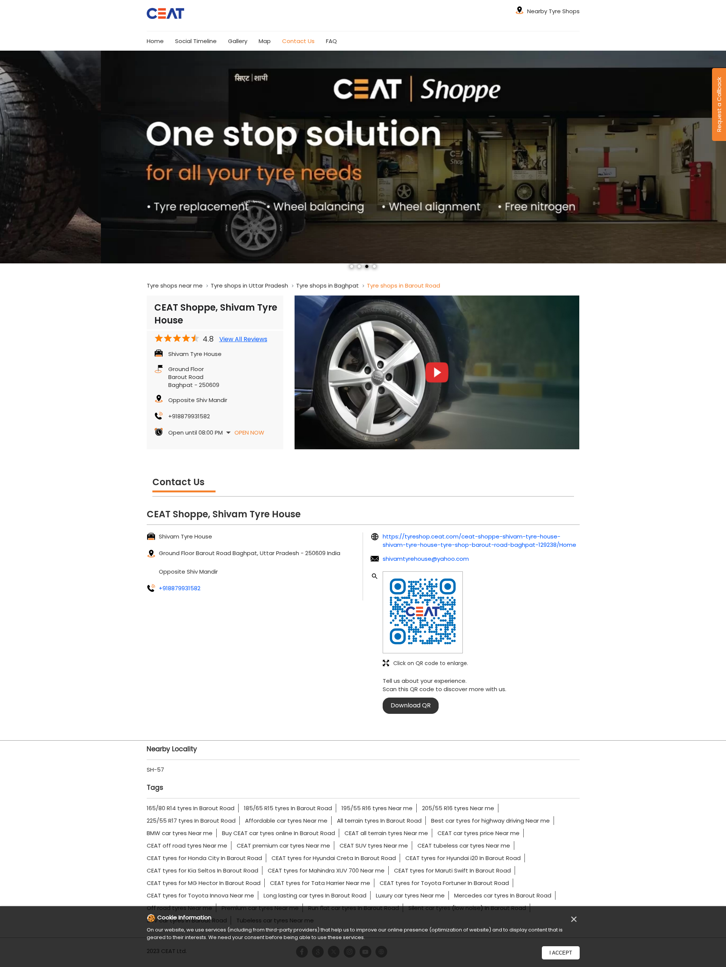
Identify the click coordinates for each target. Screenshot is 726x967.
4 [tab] (374, 266)
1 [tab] (352, 266)
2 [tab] (359, 266)
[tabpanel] (363, 157)
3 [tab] (367, 266)
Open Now (249, 432)
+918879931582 (189, 416)
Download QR (411, 705)
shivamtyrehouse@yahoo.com (426, 559)
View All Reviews (243, 339)
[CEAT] (166, 14)
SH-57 (155, 770)
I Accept (560, 953)
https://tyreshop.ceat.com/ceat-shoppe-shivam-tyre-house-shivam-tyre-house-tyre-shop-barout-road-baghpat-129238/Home (479, 540)
